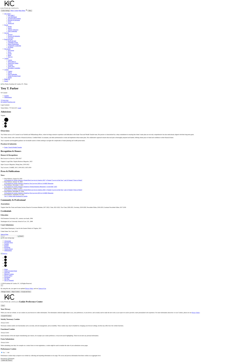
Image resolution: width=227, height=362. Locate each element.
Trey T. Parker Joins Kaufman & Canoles (15, 196)
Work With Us (12, 61)
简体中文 (7, 79)
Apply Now (11, 66)
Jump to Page (4, 234)
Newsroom (7, 49)
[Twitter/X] (5, 263)
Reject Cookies (16, 291)
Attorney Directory (13, 29)
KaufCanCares (8, 39)
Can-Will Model (12, 17)
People (6, 25)
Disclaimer (7, 277)
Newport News (8, 242)
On (4, 352)
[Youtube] (5, 266)
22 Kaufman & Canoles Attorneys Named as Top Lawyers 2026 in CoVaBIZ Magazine (28, 183)
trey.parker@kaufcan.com (8, 102)
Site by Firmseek (9, 280)
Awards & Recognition (14, 18)
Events (10, 53)
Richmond (7, 247)
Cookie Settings (5, 10)
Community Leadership (14, 45)
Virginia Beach (8, 249)
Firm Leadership (12, 31)
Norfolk (6, 95)
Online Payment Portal (14, 76)
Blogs (9, 55)
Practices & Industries (14, 36)
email (19, 108)
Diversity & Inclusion (14, 20)
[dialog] (113, 290)
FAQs (9, 22)
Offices (10, 73)
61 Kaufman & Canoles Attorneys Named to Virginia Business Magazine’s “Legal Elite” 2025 (30, 186)
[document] (113, 327)
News (9, 52)
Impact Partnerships (13, 44)
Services (6, 33)
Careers (6, 58)
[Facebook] (5, 258)
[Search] (27, 10)
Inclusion (10, 65)
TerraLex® (11, 23)
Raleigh (6, 245)
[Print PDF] (6, 121)
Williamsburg (8, 97)
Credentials (6, 211)
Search (10, 28)
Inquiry (10, 77)
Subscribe (7, 272)
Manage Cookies (9, 274)
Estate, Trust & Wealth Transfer (13, 147)
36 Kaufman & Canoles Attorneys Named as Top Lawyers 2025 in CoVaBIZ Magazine (28, 193)
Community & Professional (13, 200)
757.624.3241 (5, 100)
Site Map (6, 279)
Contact (6, 69)
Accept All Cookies (6, 315)
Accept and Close (26, 291)
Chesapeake (7, 241)
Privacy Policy (8, 275)
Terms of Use (42, 288)
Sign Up (10, 57)
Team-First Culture (13, 63)
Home (6, 269)
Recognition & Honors (11, 151)
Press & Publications (10, 171)
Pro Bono (10, 47)
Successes (10, 37)
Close (2, 305)
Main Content (14, 10)
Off (8, 352)
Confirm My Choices (6, 360)
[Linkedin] (5, 260)
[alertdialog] (113, 327)
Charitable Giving (13, 42)
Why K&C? (7, 14)
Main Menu (22, 10)
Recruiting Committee (14, 68)
